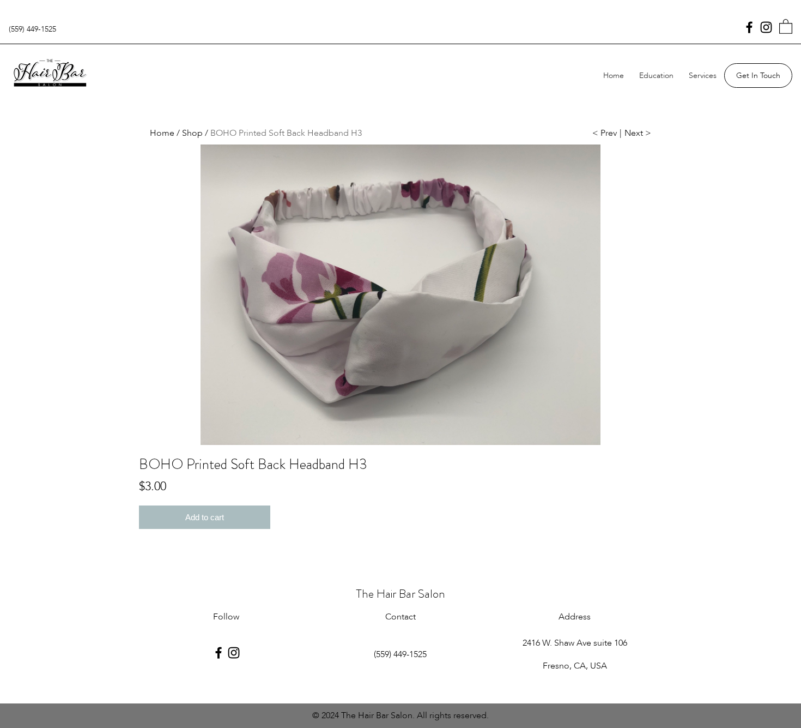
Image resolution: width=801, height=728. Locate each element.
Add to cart (204, 517)
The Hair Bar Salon (400, 593)
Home (613, 75)
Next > (637, 133)
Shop (192, 133)
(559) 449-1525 (32, 29)
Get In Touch (758, 75)
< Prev (604, 133)
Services (703, 75)
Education (656, 75)
